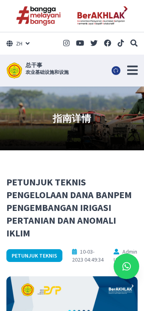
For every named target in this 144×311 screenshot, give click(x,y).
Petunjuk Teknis (34, 255)
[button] (132, 70)
